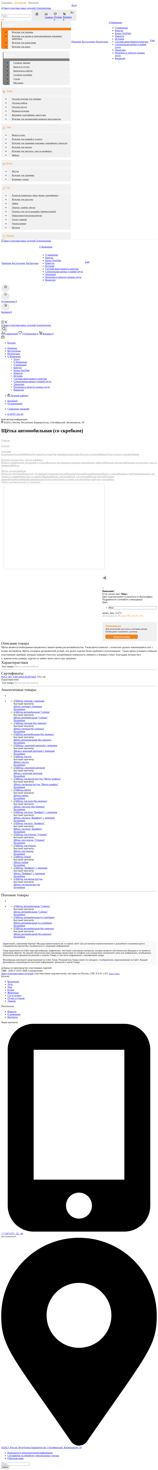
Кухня (9, 163)
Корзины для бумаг (128, 473)
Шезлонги (18, 83)
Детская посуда (19, 107)
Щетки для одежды (78, 476)
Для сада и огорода (89, 454)
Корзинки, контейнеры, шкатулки (29, 115)
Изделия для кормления (24, 43)
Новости (12, 1011)
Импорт (10, 236)
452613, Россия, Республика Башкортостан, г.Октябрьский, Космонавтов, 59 (41, 1447)
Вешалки (96, 473)
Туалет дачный (19, 219)
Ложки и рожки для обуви (71, 479)
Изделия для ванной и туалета (27, 139)
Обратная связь (15, 1458)
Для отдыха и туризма (119, 454)
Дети (10, 984)
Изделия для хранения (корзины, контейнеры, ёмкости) (39, 143)
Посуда (15, 171)
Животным (11, 24)
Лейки (15, 203)
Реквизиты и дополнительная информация (29, 1452)
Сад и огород (14, 995)
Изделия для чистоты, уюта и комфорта (32, 151)
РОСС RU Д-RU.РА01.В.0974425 (18, 676)
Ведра (11, 479)
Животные (13, 992)
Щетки (92, 476)
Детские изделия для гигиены (26, 99)
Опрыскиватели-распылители (27, 215)
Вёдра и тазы (18, 135)
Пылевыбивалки (35, 479)
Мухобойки (21, 479)
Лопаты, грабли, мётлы (23, 207)
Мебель (11, 55)
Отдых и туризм (16, 998)
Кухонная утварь (20, 179)
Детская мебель (19, 103)
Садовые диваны (21, 63)
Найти (5, 1467)
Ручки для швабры (104, 479)
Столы (16, 79)
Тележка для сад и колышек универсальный (34, 211)
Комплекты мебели (22, 71)
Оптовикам (20, 2)
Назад (17, 359)
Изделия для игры (21, 47)
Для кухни (46, 454)
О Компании (20, 362)
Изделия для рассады (22, 199)
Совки (54, 479)
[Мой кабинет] (38, 15)
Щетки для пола (59, 476)
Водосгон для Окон (11, 473)
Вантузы (89, 479)
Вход (74, 5)
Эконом (135, 454)
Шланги (16, 227)
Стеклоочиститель (56, 473)
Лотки (47, 479)
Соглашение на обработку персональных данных (33, 1455)
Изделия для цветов (22, 147)
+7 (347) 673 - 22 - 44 (12, 1233)
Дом (8, 127)
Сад (8, 187)
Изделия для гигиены (22, 32)
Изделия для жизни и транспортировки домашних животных (37, 37)
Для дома (36, 454)
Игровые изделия (20, 111)
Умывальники (19, 223)
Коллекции (7, 454)
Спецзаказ (7, 2)
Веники (87, 473)
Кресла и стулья (21, 67)
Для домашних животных (65, 454)
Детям (9, 91)
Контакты (33, 2)
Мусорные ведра (74, 473)
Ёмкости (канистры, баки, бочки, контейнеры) (35, 195)
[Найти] (2, 19)
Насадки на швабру (32, 476)
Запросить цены (121, 636)
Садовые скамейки (22, 75)
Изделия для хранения (23, 175)
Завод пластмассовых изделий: (17, 973)
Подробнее (19, 709)
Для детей (18, 454)
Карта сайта (114, 973)
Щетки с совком (109, 473)
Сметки (100, 476)
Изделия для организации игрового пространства (36, 119)
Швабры (46, 476)
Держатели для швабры (34, 473)
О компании (13, 1014)
